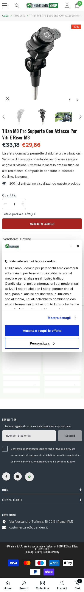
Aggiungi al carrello (42, 224)
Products (19, 15)
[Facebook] (6, 476)
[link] (21, 383)
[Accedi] (67, 5)
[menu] (4, 5)
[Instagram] (18, 476)
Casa (5, 15)
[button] (69, 100)
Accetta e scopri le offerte (42, 330)
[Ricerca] (17, 5)
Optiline (25, 239)
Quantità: (9, 195)
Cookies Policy (51, 552)
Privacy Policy (32, 552)
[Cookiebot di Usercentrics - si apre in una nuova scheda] (54, 246)
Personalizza (39, 343)
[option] (42, 63)
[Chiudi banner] (78, 246)
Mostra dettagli (59, 317)
